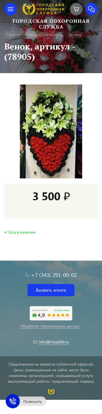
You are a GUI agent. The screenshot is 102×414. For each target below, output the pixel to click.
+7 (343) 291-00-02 (54, 274)
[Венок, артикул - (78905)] (51, 131)
